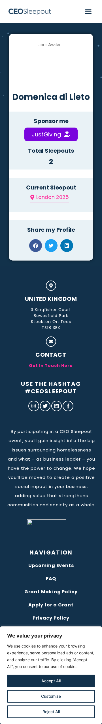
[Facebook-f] (68, 406)
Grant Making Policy (51, 591)
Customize (51, 696)
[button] (88, 11)
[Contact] (51, 341)
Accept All (51, 680)
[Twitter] (45, 406)
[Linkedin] (56, 406)
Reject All (51, 711)
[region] (51, 675)
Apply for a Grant (51, 605)
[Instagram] (33, 406)
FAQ (51, 578)
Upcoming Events (51, 565)
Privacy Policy (51, 618)
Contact (50, 355)
